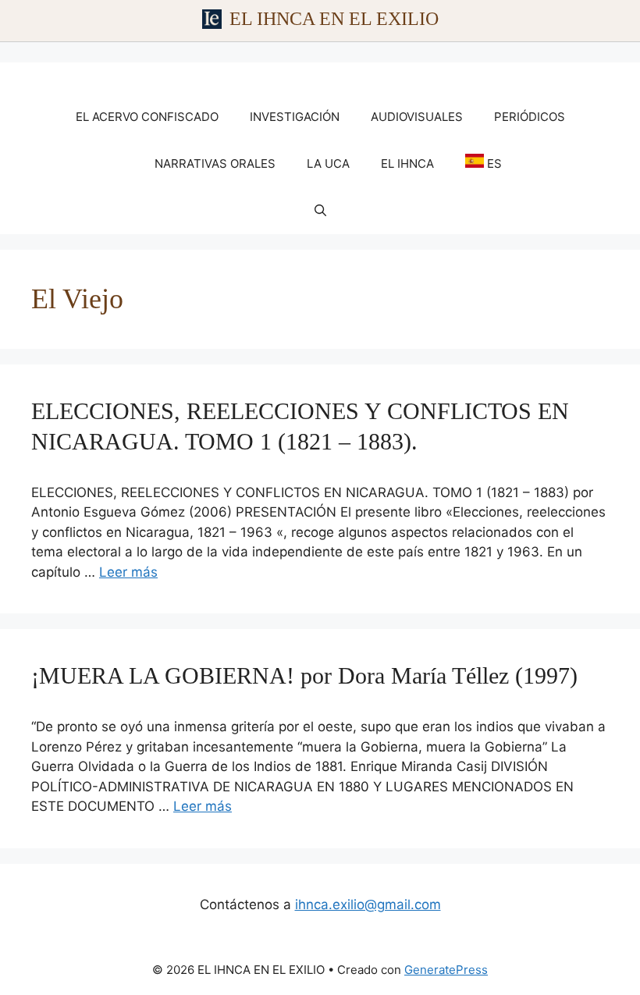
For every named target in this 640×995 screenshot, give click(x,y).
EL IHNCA (407, 163)
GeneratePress (446, 969)
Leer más (128, 572)
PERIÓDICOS (529, 116)
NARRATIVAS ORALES (215, 163)
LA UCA (328, 163)
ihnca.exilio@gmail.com (368, 904)
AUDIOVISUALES (417, 116)
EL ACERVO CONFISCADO (147, 116)
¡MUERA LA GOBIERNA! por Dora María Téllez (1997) (304, 675)
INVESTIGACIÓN (295, 116)
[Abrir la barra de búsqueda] (320, 210)
